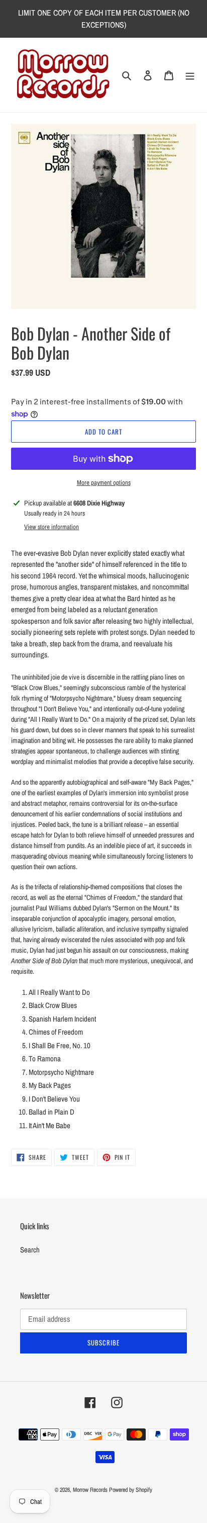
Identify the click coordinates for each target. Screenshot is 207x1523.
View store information (51, 527)
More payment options (104, 482)
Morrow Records (90, 1490)
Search (30, 1249)
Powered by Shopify (130, 1490)
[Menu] (189, 75)
